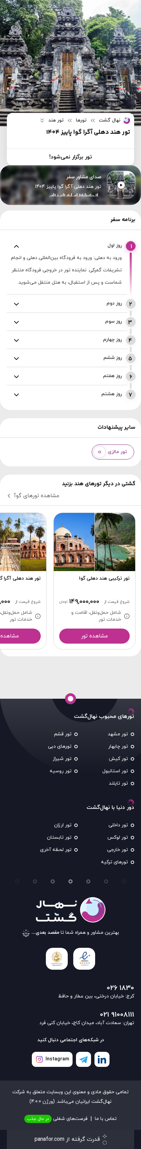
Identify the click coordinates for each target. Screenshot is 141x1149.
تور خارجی (117, 850)
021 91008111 (117, 1015)
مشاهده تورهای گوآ (36, 496)
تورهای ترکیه (114, 862)
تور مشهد (118, 734)
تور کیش (118, 759)
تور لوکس (117, 837)
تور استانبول (115, 771)
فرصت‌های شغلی (57, 1118)
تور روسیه (61, 771)
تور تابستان (59, 837)
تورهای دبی (60, 746)
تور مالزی (117, 452)
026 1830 (120, 988)
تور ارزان (63, 825)
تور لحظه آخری (56, 850)
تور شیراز (62, 759)
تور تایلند (118, 783)
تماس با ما (106, 1118)
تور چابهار (118, 746)
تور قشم (63, 734)
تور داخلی (118, 825)
